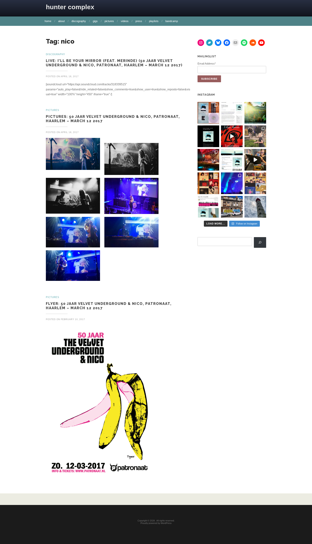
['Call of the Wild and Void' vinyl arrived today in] (208, 113)
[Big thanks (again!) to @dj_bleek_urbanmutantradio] (232, 136)
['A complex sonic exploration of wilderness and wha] (208, 136)
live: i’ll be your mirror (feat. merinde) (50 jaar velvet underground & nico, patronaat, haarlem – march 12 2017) (114, 63)
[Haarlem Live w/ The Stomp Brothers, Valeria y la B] (255, 113)
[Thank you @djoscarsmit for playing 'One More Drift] (255, 160)
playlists (154, 21)
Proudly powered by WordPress (156, 523)
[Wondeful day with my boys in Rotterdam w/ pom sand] (208, 183)
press (138, 21)
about (61, 21)
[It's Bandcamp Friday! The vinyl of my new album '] (232, 160)
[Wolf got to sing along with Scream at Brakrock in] (255, 136)
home (48, 21)
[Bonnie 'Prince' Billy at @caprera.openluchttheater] (208, 160)
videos (125, 21)
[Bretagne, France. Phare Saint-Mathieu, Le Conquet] (255, 207)
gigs (95, 21)
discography (79, 21)
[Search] (260, 242)
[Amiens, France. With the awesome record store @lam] (232, 207)
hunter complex (70, 7)
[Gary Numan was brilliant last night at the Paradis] (232, 183)
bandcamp (171, 21)
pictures (109, 21)
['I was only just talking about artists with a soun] (208, 207)
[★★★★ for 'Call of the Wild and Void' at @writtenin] (232, 113)
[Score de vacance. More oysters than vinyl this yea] (255, 183)
